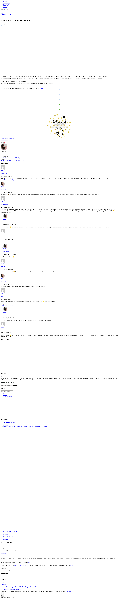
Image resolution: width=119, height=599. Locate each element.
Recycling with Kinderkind (10, 531)
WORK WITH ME (7, 396)
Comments (4, 140)
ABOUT (5, 395)
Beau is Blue (3, 266)
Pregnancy (6, 1)
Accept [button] (63, 591)
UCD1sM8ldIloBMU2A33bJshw (21, 565)
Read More (68, 591)
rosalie (2, 138)
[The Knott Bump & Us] (59, 137)
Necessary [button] (3, 597)
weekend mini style (9, 138)
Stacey (2, 236)
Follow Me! (3, 553)
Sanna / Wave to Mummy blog (6, 329)
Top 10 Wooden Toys (9, 422)
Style (2, 141)
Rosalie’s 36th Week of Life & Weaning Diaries (12, 157)
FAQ (48, 565)
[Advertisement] (42, 407)
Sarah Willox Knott (4, 204)
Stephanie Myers (4, 173)
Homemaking (6, 4)
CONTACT (6, 393)
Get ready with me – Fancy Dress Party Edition (12, 160)
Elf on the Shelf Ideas (9, 537)
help (29, 562)
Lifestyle (5, 5)
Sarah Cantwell (3, 189)
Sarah (2, 153)
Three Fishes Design (16, 589)
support (72, 565)
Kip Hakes (6, 589)
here (41, 88)
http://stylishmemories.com (8, 305)
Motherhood (6, 3)
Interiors (5, 7)
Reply (2, 170)
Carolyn (2, 296)
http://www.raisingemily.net (11, 179)
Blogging (5, 425)
